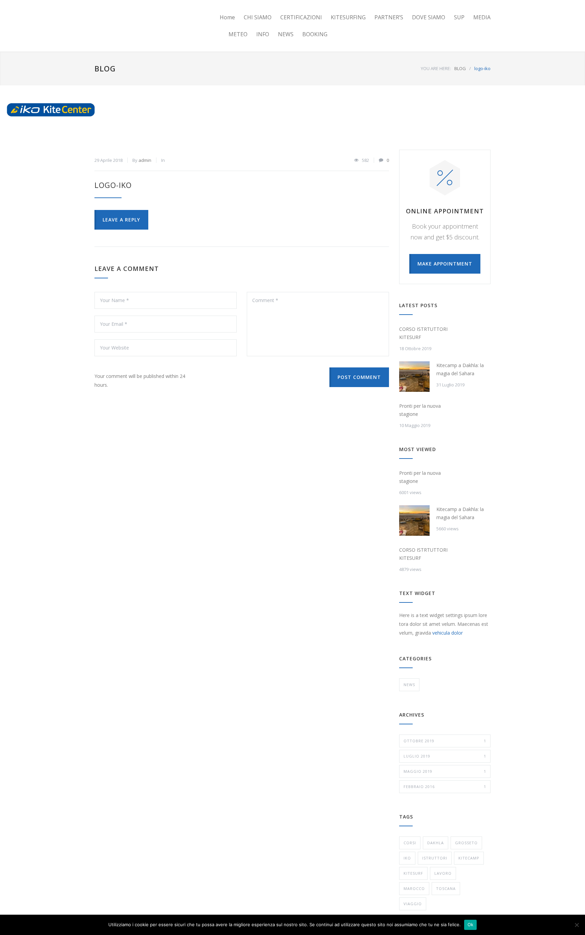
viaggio (413, 903)
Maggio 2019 (445, 771)
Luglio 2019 (445, 756)
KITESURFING (348, 17)
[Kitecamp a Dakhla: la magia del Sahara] (414, 376)
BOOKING (314, 34)
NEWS (286, 34)
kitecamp (468, 857)
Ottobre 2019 (445, 740)
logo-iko (113, 185)
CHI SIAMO (258, 17)
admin (144, 160)
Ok (471, 924)
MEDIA (482, 17)
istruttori (434, 857)
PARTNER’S (388, 17)
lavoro (443, 873)
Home (227, 17)
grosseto (466, 842)
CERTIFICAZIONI (301, 17)
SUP (459, 17)
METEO (238, 34)
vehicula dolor (447, 633)
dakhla (435, 842)
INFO (262, 34)
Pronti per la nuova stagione (420, 410)
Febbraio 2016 (445, 786)
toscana (446, 888)
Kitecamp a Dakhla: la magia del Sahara (460, 369)
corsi (410, 842)
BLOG (105, 68)
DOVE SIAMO (428, 17)
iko (407, 857)
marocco (414, 888)
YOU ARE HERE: (436, 68)
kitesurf (413, 873)
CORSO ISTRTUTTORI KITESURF (423, 333)
